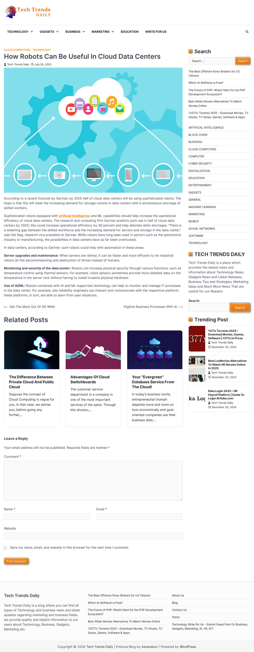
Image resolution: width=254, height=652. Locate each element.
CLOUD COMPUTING (17, 49)
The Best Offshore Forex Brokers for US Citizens (119, 595)
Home (176, 617)
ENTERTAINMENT (200, 185)
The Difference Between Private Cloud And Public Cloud (31, 382)
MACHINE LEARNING (202, 207)
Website (10, 528)
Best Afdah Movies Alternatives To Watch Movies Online (124, 621)
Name (9, 509)
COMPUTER (196, 156)
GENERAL (195, 199)
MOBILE (194, 221)
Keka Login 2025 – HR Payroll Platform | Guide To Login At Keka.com (226, 394)
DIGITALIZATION (199, 170)
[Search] (247, 32)
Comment (12, 456)
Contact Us (179, 610)
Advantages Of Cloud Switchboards (90, 379)
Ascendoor (149, 647)
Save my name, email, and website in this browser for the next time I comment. (69, 547)
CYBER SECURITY (200, 163)
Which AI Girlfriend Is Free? (206, 82)
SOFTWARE (196, 235)
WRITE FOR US (155, 32)
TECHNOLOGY (17, 32)
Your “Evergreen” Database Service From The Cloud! (153, 382)
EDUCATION (130, 32)
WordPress (188, 647)
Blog (175, 602)
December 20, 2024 (224, 347)
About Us (178, 595)
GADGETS (47, 32)
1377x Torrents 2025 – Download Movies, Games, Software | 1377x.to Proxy (226, 334)
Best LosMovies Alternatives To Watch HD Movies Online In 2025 (227, 364)
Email (101, 509)
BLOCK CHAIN (198, 134)
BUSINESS (72, 32)
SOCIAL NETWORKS (202, 228)
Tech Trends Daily (18, 64)
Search (194, 301)
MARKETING (101, 32)
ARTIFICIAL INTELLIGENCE (206, 127)
